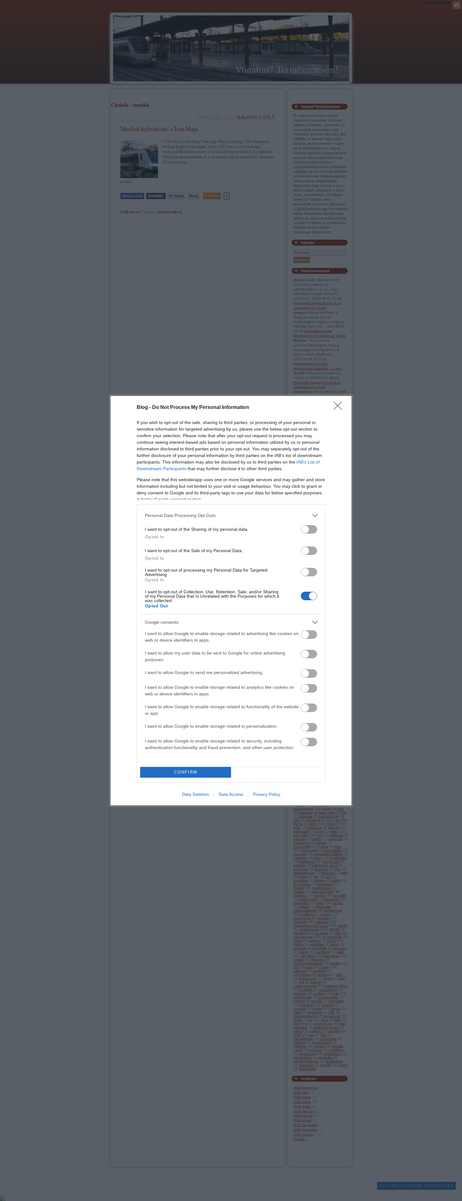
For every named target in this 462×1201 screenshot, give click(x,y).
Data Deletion (195, 794)
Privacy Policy (266, 794)
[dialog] (231, 600)
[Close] (340, 408)
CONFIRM (185, 772)
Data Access (231, 794)
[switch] (309, 529)
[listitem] (231, 515)
